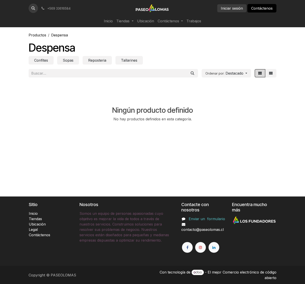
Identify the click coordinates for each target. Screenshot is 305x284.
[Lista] (270, 73)
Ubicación (37, 224)
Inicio (33, 213)
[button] (33, 8)
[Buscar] (192, 73)
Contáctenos (262, 8)
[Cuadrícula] (260, 73)
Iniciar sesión (232, 8)
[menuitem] (108, 21)
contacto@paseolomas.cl (202, 229)
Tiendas (35, 219)
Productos (37, 35)
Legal (33, 229)
